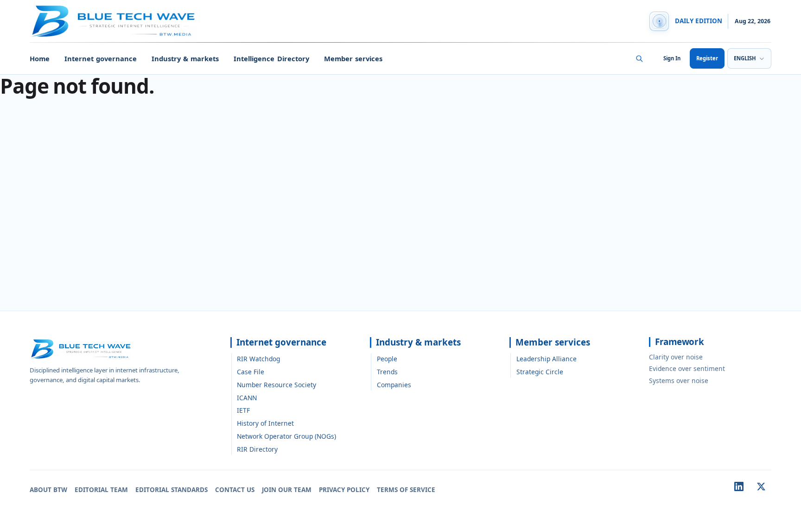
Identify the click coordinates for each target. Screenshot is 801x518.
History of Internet (265, 423)
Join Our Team (287, 490)
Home (40, 58)
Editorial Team (101, 490)
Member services (353, 58)
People (387, 359)
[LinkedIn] (739, 486)
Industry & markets (185, 58)
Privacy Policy (344, 490)
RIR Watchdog (258, 359)
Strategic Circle (539, 372)
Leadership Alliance (546, 359)
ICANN (247, 398)
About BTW (48, 490)
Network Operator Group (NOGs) (286, 436)
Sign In (671, 58)
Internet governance (100, 58)
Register (707, 58)
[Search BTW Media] (639, 58)
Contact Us (234, 490)
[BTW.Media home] (113, 21)
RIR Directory (257, 449)
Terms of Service (406, 490)
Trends (387, 372)
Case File (250, 372)
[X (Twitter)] (761, 486)
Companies (394, 385)
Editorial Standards (171, 490)
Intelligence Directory (271, 58)
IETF (243, 410)
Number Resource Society (276, 385)
